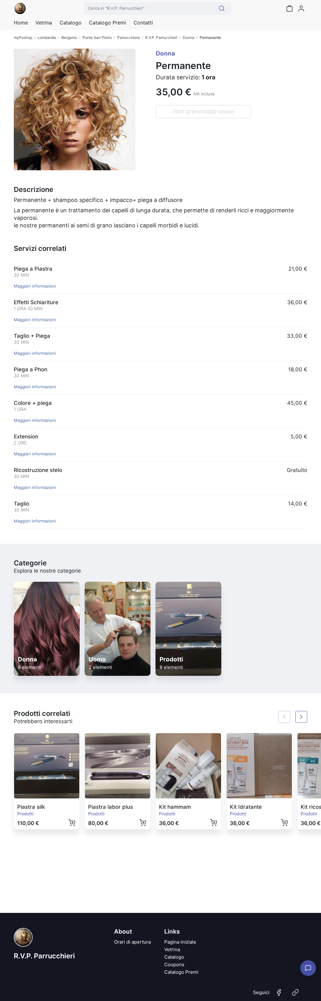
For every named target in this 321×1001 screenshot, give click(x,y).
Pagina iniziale (180, 942)
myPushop (23, 37)
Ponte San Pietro (97, 37)
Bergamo (69, 37)
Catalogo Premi (181, 972)
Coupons (174, 964)
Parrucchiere (128, 37)
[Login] (301, 8)
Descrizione (33, 189)
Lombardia (47, 37)
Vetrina (172, 949)
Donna (188, 37)
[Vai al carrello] (289, 8)
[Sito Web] (295, 995)
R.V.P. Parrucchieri (161, 37)
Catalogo (71, 22)
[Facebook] (279, 995)
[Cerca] (222, 8)
